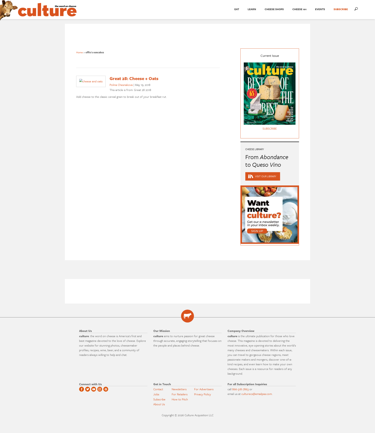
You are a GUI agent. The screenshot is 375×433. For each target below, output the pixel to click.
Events (320, 9)
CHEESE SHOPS (274, 9)
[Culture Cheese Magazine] (187, 316)
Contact (158, 389)
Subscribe (159, 399)
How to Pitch (180, 399)
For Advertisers (203, 389)
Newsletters (179, 389)
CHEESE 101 (299, 9)
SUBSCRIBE (341, 9)
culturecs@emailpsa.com (256, 394)
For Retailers (180, 394)
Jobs (156, 394)
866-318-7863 (240, 389)
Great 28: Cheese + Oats (134, 78)
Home (79, 52)
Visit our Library (265, 176)
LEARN (252, 9)
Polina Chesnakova (121, 85)
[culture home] (47, 13)
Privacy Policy (202, 394)
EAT (236, 9)
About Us (159, 404)
